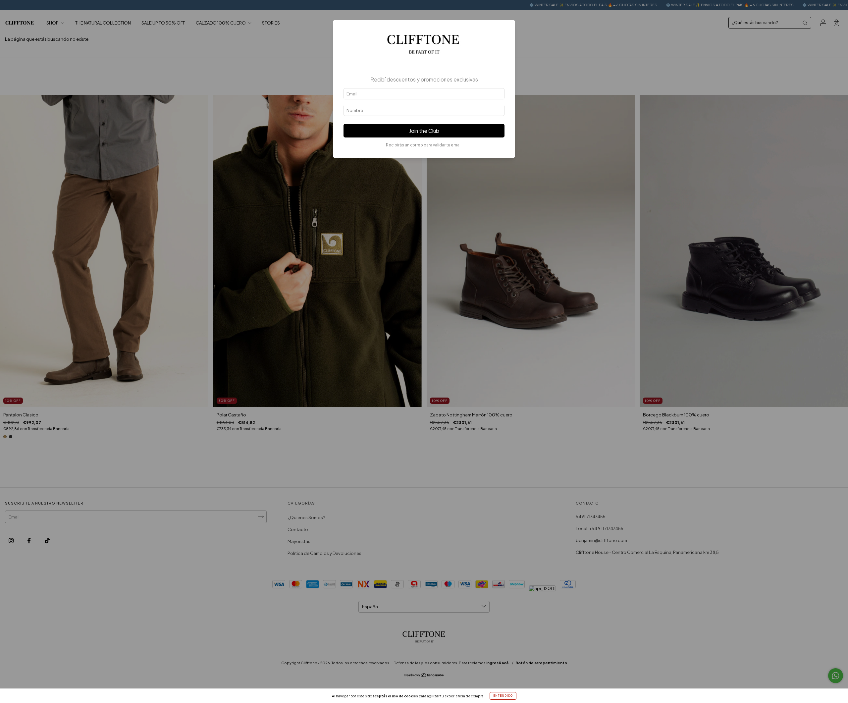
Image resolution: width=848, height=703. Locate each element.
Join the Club (424, 131)
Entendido (503, 695)
